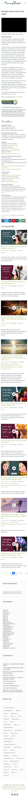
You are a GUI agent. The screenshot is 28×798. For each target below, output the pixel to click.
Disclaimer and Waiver (11, 788)
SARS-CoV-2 (20, 758)
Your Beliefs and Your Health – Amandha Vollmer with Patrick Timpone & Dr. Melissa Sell (13, 516)
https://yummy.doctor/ (12, 145)
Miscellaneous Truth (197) (9, 632)
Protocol (15, 755)
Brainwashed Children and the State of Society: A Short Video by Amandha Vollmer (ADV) (14, 319)
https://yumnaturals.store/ (11, 148)
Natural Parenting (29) (8, 634)
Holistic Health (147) (7, 628)
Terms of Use (19, 786)
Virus (21, 769)
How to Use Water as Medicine (10, 688)
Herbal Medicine (8, 741)
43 (20, 573)
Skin (5, 761)
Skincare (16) (6, 642)
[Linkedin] (10, 220)
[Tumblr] (17, 220)
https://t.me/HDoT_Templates (12, 178)
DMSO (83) (5, 620)
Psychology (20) (6, 638)
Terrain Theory (8, 766)
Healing (6, 735)
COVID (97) (5, 616)
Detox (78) (5, 619)
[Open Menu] (2, 3)
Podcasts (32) (6, 635)
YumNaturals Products (6, 369)
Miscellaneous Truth (5, 367)
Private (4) (5, 637)
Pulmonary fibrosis (9, 758)
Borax (6, 716)
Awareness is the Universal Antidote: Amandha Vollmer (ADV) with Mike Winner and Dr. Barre (13, 358)
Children (6, 719)
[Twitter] (6, 220)
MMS (6, 750)
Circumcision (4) (6, 613)
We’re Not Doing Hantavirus (9, 681)
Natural (12, 750)
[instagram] (15, 794)
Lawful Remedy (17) (7, 631)
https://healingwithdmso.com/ (12, 153)
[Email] (23, 220)
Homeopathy (19, 365)
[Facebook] (3, 220)
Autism (6, 713)
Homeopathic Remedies (10, 744)
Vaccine (6, 769)
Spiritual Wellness (15, 761)
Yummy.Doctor (6, 215)
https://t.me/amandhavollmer (13, 175)
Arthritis (18, 710)
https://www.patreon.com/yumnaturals (11, 169)
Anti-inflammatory (9, 710)
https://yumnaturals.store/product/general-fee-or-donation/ (13, 166)
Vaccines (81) (6, 646)
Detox (3, 364)
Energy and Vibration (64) (9, 623)
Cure (6, 721)
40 (10, 573)
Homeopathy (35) (7, 629)
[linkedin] (17, 794)
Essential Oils (18, 730)
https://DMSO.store (15, 150)
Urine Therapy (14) (7, 645)
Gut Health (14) (6, 625)
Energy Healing (8, 730)
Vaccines (20, 367)
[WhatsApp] (20, 220)
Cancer (12, 716)
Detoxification (8, 724)
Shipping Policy (21, 788)
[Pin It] (13, 220)
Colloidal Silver (16, 719)
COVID (3, 483)
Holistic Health (12, 365)
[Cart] (25, 3)
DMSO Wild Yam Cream (8, 675)
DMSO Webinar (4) (7, 622)
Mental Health (18, 747)
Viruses (6, 772)
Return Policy (14, 790)
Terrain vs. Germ (14, 367)
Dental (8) (5, 617)
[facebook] (12, 794)
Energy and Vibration (13, 364)
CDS (19, 716)
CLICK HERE (13, 94)
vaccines (14, 769)
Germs (6, 733)
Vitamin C (14, 772)
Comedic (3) (6, 614)
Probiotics (7, 755)
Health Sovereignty (9, 738)
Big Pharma (14, 713)
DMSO (7, 364)
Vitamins (6, 775)
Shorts (4, 217)
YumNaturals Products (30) (9, 648)
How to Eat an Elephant (8, 683)
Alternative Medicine (9, 707)
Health (13, 735)
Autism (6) (5, 610)
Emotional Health (8, 727)
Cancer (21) (5, 611)
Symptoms (7, 764)
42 (17, 573)
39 (6, 573)
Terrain (15, 764)
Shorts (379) (6, 640)
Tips (16, 766)
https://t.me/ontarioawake (11, 181)
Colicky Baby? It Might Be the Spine (11, 685)
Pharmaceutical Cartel (10, 752)
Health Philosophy (5, 365)
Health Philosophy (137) (8, 626)
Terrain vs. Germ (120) (8, 643)
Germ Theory (14, 733)
